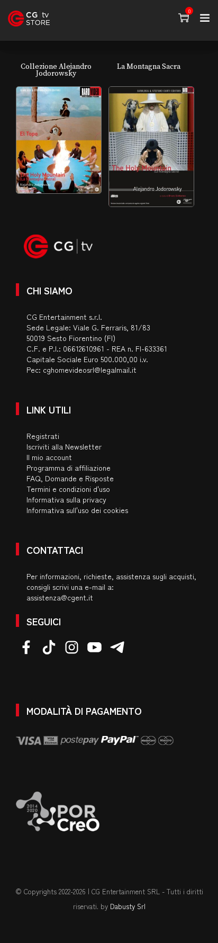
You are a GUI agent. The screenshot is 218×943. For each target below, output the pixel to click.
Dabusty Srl (128, 906)
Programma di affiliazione (68, 467)
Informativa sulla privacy (66, 499)
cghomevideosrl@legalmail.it (90, 369)
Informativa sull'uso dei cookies (77, 510)
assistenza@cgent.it (59, 597)
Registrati (42, 435)
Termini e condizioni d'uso (68, 488)
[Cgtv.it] (29, 18)
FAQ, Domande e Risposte (70, 478)
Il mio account (49, 457)
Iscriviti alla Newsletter (64, 446)
